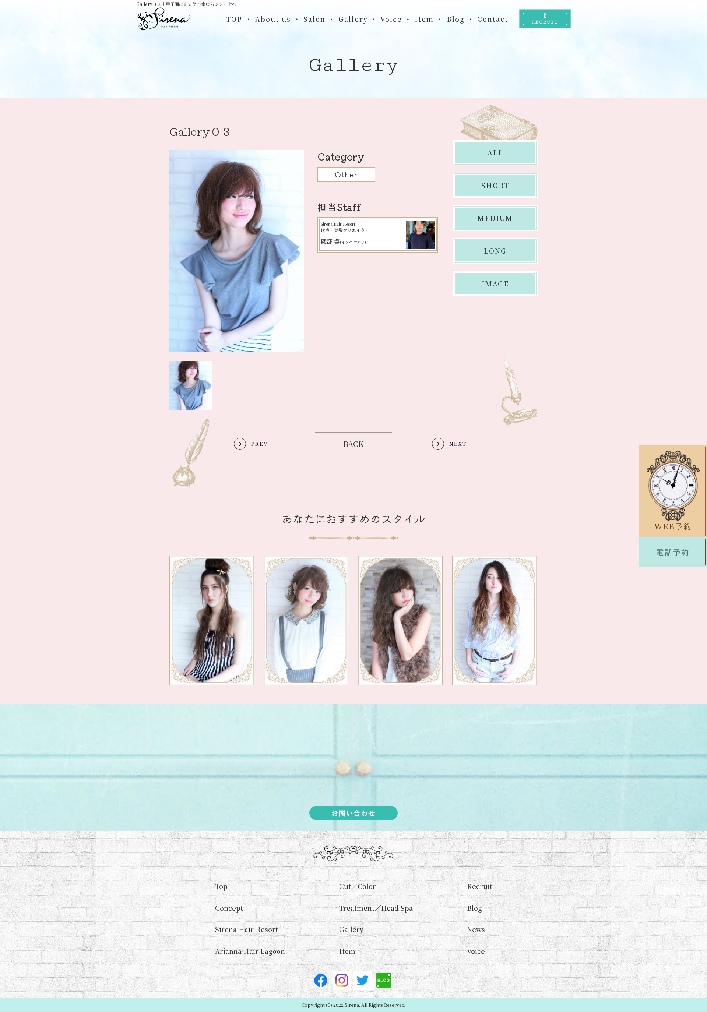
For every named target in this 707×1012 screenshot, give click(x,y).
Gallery (353, 19)
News (476, 929)
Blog (456, 19)
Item (424, 19)
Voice (391, 19)
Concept (229, 908)
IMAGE (495, 283)
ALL (495, 152)
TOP (234, 19)
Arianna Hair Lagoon (250, 951)
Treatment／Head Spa (376, 908)
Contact (492, 19)
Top (221, 886)
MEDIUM (495, 218)
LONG (495, 250)
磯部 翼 (343, 241)
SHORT (495, 185)
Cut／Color (357, 886)
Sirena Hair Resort (246, 929)
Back (353, 443)
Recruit (479, 886)
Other (346, 174)
